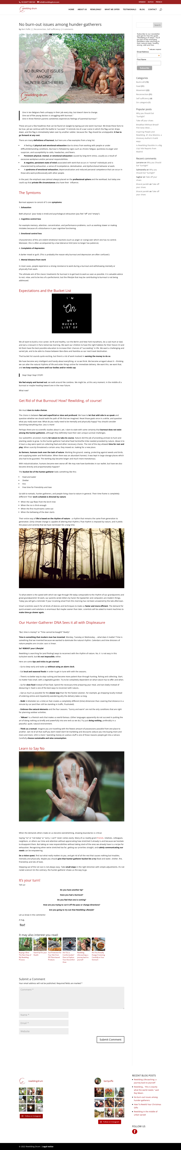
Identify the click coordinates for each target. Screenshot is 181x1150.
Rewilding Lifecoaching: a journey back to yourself (83, 956)
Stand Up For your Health (40, 953)
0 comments (67, 29)
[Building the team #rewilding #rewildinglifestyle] (119, 1102)
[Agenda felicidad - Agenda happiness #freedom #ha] (31, 1091)
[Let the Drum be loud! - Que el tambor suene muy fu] (99, 1092)
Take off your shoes (144, 120)
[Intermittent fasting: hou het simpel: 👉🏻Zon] (31, 1108)
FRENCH (159, 2)
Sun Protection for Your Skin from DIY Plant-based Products (54, 956)
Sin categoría (142, 102)
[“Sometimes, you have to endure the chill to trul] (109, 1102)
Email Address (148, 52)
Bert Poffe (26, 29)
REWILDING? (95, 9)
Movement (141, 90)
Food (138, 86)
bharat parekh (142, 184)
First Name (141, 59)
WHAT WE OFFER (112, 9)
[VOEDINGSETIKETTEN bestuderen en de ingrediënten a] (39, 1099)
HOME (71, 9)
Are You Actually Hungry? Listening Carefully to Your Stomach (98, 956)
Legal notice (47, 1146)
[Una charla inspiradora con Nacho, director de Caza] (39, 1091)
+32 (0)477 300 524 (28, 2)
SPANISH (142, 2)
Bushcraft (140, 82)
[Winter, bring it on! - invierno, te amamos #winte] (99, 1102)
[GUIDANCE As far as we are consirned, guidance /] (99, 1112)
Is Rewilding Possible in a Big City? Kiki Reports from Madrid (149, 148)
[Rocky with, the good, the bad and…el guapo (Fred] (109, 1092)
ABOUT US (82, 9)
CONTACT (152, 9)
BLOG (142, 9)
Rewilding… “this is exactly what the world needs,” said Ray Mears (146, 1090)
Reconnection (40, 29)
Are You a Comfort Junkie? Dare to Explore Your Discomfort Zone (69, 957)
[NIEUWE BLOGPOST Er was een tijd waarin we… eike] (22, 1091)
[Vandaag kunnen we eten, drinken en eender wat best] (22, 1108)
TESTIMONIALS (129, 9)
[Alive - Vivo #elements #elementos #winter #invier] (119, 1092)
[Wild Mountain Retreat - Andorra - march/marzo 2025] (22, 1099)
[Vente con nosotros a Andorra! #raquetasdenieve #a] (109, 1112)
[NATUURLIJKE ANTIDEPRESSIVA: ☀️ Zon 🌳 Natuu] (39, 1108)
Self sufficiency (53, 29)
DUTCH (150, 2)
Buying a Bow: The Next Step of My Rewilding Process (25, 956)
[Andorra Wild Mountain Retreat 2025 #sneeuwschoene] (119, 1112)
